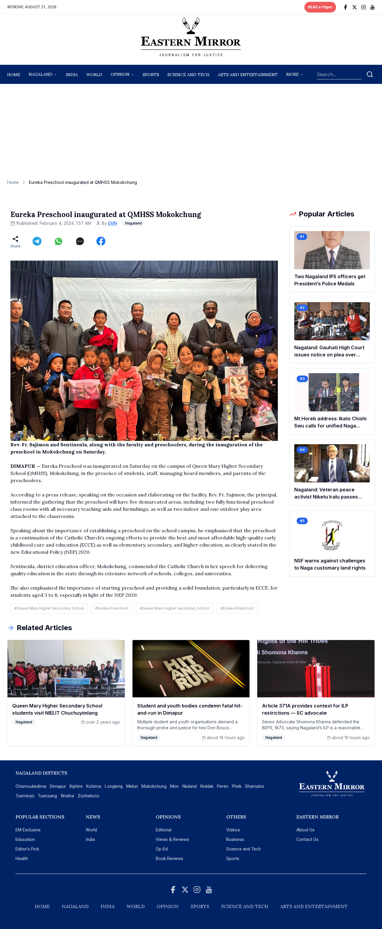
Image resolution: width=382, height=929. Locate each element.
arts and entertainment (248, 74)
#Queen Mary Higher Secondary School (49, 608)
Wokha (67, 796)
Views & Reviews (172, 839)
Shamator (254, 786)
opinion (120, 74)
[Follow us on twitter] (354, 7)
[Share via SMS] (80, 241)
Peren (222, 786)
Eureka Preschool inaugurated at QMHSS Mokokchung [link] (83, 182)
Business (235, 839)
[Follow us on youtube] (372, 7)
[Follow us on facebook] (345, 7)
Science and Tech (243, 849)
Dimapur (58, 786)
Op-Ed (162, 849)
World (94, 74)
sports (151, 74)
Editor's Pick (27, 849)
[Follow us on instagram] (363, 7)
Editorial (163, 830)
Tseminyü (25, 796)
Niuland (189, 786)
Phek (236, 786)
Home (13, 74)
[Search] (370, 74)
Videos (233, 830)
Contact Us (307, 839)
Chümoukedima (31, 786)
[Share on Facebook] (100, 241)
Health (22, 858)
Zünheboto (88, 796)
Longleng (114, 786)
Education (25, 839)
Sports (232, 858)
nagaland (41, 74)
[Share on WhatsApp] (58, 241)
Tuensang (47, 796)
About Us (305, 830)
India (72, 74)
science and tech (188, 74)
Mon (174, 786)
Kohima (93, 786)
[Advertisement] (191, 134)
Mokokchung (154, 786)
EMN (112, 223)
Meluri (132, 786)
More (292, 74)
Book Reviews (169, 858)
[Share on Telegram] (37, 241)
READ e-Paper (320, 7)
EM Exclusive (28, 830)
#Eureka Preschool (111, 608)
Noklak (206, 786)
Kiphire (76, 786)
